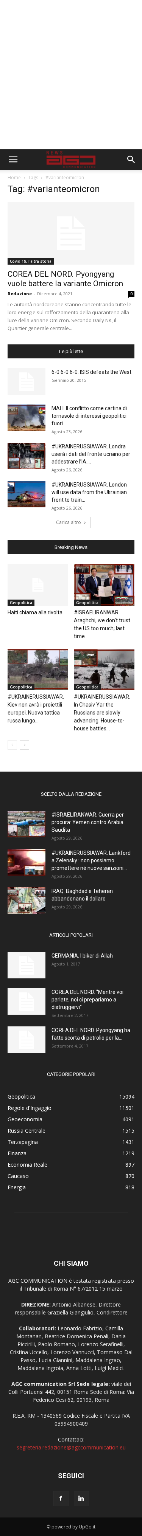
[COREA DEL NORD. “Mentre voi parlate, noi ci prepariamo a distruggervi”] (26, 1001)
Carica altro (68, 522)
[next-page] (24, 745)
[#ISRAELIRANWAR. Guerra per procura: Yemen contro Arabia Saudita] (26, 824)
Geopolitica (21, 602)
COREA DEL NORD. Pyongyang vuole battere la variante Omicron (65, 279)
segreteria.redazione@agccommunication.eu (71, 1447)
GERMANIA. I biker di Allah (82, 956)
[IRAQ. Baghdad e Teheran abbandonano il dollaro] (26, 900)
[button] (13, 159)
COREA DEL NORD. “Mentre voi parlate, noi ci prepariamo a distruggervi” (87, 999)
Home (14, 177)
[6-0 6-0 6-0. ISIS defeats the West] (26, 381)
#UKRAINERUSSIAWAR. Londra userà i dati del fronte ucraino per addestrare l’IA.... (90, 454)
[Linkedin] (81, 1498)
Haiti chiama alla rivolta (35, 612)
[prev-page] (12, 745)
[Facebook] (61, 1498)
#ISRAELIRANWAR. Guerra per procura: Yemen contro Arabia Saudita (87, 822)
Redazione (20, 293)
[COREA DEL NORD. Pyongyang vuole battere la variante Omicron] (71, 233)
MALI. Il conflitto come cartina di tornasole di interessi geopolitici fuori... (89, 415)
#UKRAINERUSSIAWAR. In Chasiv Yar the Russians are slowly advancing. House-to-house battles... (102, 713)
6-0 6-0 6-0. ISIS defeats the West (91, 372)
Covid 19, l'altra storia (30, 261)
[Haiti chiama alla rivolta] (38, 585)
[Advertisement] (71, 75)
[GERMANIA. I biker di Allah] (26, 965)
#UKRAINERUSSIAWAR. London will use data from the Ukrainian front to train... (89, 492)
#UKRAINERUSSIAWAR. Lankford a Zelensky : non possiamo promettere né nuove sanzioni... (91, 860)
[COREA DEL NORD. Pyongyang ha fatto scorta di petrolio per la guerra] (26, 1039)
